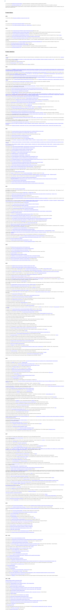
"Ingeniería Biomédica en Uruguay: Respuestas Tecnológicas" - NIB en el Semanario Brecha (22, 583)
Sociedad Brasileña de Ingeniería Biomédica (49, 73)
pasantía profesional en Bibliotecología (17, 459)
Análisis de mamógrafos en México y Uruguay (58, 93)
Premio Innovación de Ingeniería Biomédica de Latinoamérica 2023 (17, 74)
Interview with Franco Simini (14, 609)
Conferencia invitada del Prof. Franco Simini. (41, 219)
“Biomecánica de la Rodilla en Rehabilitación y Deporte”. (20, 426)
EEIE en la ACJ (51, 372)
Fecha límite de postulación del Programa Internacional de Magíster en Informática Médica (22, 532)
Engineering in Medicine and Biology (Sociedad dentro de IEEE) (14, 580)
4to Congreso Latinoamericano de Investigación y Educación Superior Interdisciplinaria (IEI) (30, 41)
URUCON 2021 (26, 202)
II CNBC (8, 307)
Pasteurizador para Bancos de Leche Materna (16, 584)
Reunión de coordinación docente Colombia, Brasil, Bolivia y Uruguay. (30, 365)
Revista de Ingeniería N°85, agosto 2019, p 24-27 (46, 313)
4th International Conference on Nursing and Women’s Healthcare (21, 32)
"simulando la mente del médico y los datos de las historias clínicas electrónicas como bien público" (46, 271)
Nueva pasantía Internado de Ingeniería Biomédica (13, 556)
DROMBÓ (39, 106)
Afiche (55, 407)
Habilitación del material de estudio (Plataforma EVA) (17, 234)
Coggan (59, 278)
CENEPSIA (16, 73)
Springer (33, 375)
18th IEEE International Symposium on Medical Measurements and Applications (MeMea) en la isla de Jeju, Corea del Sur (27, 112)
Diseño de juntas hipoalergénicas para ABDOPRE (45, 93)
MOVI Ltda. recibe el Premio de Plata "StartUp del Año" (19, 195)
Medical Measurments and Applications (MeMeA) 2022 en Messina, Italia (21, 163)
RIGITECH (29, 106)
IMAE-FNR (39, 144)
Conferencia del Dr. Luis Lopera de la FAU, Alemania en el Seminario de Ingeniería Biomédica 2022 (23, 177)
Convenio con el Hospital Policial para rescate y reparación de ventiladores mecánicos (23, 248)
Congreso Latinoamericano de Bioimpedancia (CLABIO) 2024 (21, 33)
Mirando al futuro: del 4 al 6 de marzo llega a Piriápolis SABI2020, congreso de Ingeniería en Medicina (24, 257)
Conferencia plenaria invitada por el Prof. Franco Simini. (50, 146)
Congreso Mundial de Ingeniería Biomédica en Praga (18, 409)
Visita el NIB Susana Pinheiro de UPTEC (16, 376)
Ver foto (36, 453)
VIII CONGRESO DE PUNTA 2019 (34, 295)
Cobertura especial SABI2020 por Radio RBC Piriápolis (17, 343)
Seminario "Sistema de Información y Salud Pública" (16, 558)
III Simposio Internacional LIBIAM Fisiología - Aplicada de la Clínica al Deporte (23, 208)
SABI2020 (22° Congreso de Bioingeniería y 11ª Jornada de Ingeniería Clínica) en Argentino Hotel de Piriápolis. (26, 255)
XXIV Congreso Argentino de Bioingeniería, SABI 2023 (31, 95)
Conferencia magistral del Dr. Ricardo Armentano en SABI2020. (19, 254)
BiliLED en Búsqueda (13, 593)
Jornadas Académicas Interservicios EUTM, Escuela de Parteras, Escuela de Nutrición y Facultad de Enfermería (37, 211)
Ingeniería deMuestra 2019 (24, 302)
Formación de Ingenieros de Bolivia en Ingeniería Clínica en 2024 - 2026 (23, 79)
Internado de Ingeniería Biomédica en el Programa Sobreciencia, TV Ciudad (21, 135)
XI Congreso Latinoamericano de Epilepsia (29, 241)
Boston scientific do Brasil (59, 73)
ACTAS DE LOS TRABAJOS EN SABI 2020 (16, 238)
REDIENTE (13, 575)
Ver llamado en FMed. (24, 362)
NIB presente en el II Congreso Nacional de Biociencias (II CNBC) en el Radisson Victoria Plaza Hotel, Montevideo (27, 310)
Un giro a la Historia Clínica (15, 549)
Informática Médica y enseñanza (58, 94)
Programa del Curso (51, 429)
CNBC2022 (7, 142)
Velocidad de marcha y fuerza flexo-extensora (11, 94)
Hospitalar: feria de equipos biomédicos (17, 3)
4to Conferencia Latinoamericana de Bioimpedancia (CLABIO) (30, 206)
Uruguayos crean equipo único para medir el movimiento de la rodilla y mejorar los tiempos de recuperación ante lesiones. (26, 467)
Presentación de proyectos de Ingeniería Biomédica (20, 227)
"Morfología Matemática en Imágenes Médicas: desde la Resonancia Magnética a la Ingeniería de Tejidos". (45, 480)
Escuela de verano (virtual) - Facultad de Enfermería (19, 180)
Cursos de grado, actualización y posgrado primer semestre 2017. (14, 492)
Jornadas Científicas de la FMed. (48, 268)
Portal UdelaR (41, 353)
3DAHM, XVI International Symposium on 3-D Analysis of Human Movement (34, 235)
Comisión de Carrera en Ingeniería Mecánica (50, 495)
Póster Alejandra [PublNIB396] (12, 95)
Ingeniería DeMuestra (14, 516)
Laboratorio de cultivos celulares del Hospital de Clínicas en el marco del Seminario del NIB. (22, 340)
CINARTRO (17, 400)
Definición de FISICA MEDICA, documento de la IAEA (17, 586)
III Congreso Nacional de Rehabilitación (18, 505)
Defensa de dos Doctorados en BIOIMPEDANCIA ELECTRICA (19, 470)
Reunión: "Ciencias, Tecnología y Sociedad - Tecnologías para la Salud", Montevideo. (21, 597)
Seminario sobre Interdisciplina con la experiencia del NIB (20, 553)
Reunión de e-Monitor (16, 366)
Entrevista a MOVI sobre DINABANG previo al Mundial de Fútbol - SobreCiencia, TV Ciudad (24, 132)
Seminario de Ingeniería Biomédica (15, 225)
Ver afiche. (26, 330)
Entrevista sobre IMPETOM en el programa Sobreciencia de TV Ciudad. (20, 150)
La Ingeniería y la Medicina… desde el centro (19, 483)
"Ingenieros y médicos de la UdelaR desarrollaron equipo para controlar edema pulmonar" (22, 166)
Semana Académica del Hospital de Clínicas (41, 291)
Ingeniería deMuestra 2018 (48, 384)
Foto (36, 379)
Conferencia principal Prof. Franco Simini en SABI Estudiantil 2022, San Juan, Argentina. (23, 147)
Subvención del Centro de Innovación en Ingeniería (16, 498)
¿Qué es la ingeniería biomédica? (15, 513)
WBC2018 (33, 400)
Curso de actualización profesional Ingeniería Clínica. (23, 333)
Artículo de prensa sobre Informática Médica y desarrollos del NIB (20, 569)
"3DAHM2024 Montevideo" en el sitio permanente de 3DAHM (19, 153)
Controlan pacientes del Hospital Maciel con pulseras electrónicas (20, 542)
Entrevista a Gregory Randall (15, 607)
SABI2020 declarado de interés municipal (17, 299)
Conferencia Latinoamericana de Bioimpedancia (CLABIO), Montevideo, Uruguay (26, 545)
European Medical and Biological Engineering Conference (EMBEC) (20, 44)
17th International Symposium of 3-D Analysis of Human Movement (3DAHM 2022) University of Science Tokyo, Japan (27, 159)
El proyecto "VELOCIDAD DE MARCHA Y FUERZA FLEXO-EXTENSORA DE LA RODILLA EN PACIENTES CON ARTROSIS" (30, 198)
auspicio (18, 61)
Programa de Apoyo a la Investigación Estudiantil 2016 (22, 416)
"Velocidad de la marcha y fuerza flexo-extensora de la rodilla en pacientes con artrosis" (26, 99)
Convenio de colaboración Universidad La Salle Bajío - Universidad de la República (22, 149)
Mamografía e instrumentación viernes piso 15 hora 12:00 (19, 559)
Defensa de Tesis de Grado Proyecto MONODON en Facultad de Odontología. (22, 369)
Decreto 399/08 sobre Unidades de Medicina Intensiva (18, 590)
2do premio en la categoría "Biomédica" (38, 278)
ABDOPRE (18, 144)
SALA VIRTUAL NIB (29, 105)
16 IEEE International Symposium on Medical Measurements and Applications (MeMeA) (23, 229)
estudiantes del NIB (19, 268)
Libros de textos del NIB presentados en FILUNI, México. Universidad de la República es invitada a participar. (26, 36)
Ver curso (48, 349)
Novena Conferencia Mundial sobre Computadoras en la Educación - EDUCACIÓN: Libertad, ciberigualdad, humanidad (26, 587)
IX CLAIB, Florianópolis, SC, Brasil (28, 138)
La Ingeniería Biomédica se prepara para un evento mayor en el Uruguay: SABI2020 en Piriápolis (23, 284)
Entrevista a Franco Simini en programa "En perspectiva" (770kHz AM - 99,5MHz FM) (21, 526)
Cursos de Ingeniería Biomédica (11, 565)
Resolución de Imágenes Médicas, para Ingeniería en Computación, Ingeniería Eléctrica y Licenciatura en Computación (41, 200)
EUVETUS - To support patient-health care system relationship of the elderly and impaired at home (33, 72)
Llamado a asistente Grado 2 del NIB (19, 171)
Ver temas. (45, 329)
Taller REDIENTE (12, 568)
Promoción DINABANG (48, 230)
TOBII (31, 473)
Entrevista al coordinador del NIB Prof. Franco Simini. (20, 447)
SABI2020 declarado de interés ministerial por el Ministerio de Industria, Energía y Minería (23, 265)
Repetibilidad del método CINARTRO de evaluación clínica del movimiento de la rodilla (42, 505)
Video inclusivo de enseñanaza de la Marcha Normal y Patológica (20, 290)
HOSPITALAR (13, 488)
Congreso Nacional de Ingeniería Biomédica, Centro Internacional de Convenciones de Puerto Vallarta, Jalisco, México (27, 146)
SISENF (51, 144)
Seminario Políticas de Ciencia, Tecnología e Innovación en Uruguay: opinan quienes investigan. (23, 102)
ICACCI (18, 392)
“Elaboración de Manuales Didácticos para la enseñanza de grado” (26, 363)
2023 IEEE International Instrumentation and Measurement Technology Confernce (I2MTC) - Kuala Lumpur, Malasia (27, 117)
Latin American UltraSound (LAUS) (16, 47)
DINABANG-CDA (34, 144)
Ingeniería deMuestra (16, 378)
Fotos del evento (50, 606)
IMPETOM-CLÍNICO (44, 144)
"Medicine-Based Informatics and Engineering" (18, 196)
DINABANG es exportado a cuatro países (16, 212)
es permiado (48, 291)
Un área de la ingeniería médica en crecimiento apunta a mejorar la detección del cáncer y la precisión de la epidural (25, 543)
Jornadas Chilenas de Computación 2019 (32, 274)
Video (31, 150)
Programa (53, 230)
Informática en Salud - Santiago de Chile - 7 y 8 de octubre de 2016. (20, 522)
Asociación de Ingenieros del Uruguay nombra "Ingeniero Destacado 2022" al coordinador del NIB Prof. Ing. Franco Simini (27, 131)
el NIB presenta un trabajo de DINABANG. (17, 211)
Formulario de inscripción (53, 174)
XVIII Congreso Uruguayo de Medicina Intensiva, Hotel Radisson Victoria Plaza (23, 81)
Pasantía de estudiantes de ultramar (13, 566)
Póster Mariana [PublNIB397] (20, 95)
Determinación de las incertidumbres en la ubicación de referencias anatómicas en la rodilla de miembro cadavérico (24, 508)
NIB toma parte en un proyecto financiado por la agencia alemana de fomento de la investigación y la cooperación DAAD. (27, 539)
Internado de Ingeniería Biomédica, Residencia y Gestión (23, 93)
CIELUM (33, 106)
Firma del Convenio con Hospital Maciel (15, 160)
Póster (31, 523)
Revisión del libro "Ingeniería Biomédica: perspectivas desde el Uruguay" (19, 596)
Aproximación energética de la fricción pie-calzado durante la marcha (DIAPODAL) (43, 94)
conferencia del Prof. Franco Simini (16, 271)
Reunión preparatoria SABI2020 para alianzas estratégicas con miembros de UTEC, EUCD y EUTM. (24, 327)
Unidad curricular (22, 225)
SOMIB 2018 (7, 381)
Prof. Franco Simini (35, 73)
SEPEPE (48, 144)
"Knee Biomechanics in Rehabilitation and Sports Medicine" (24, 429)
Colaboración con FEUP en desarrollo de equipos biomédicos (32, 555)
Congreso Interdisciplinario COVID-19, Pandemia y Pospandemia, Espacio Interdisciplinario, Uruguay (25, 156)
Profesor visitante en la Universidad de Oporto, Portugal (17, 555)
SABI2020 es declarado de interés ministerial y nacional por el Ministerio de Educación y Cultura (24, 267)
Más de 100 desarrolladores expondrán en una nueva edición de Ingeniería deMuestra (22, 520)
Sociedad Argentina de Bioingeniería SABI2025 (18, 23)
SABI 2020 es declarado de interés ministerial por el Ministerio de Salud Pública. (22, 296)
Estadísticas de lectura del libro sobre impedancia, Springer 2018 (20, 205)
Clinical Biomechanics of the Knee (24, 530)
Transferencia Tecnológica (56, 144)
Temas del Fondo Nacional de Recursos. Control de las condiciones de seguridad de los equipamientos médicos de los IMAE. (26, 600)
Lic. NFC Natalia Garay (29, 73)
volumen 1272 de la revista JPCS (30, 305)
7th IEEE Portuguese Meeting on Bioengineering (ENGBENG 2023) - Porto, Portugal (23, 108)
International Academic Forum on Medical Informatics (22, 453)
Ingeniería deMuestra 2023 (15, 92)
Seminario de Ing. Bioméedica (32, 491)
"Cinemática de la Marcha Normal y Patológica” (22, 456)
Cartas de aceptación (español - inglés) (32, 222)
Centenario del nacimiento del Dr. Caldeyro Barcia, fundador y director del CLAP (20, 215)
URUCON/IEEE (15, 441)
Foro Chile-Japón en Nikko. (30, 389)
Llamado (13, 362)
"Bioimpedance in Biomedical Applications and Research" (24, 375)
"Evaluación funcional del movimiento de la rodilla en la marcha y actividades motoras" (32, 346)
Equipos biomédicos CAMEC (34, 93)
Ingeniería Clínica (23, 221)
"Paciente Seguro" (13, 603)
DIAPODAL (30, 144)
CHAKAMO (29, 94)
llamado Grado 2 (31, 192)
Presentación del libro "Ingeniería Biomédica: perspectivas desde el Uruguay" (20, 599)
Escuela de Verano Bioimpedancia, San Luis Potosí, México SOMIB (20, 251)
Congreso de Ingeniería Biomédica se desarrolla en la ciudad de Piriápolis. (20, 258)
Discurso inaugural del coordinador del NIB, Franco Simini (39, 606)
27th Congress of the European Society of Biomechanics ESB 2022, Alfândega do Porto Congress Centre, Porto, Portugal (27, 162)
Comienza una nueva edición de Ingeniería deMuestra (18, 519)
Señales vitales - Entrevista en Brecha (15, 529)
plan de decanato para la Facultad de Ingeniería (33, 353)
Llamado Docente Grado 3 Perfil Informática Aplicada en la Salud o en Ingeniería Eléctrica (22, 388)
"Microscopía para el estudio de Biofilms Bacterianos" (31, 209)
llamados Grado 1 (25, 192)
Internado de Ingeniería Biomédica (26, 160)
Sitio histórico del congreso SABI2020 (20, 188)
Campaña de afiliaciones (14, 350)
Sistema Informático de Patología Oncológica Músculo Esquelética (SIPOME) (21, 278)
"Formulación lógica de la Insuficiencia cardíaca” (32, 268)
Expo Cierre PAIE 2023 (45, 99)
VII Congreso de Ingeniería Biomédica (17, 510)
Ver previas (12, 232)
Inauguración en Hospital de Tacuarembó (16, 106)
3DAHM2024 (15, 144)
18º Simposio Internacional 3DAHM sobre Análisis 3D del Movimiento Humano (23, 30)
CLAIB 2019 (34, 287)
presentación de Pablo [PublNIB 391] (23, 94)
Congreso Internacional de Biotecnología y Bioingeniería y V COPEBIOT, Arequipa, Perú (23, 219)
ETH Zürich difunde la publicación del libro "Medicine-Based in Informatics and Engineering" (23, 181)
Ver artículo (44, 352)
